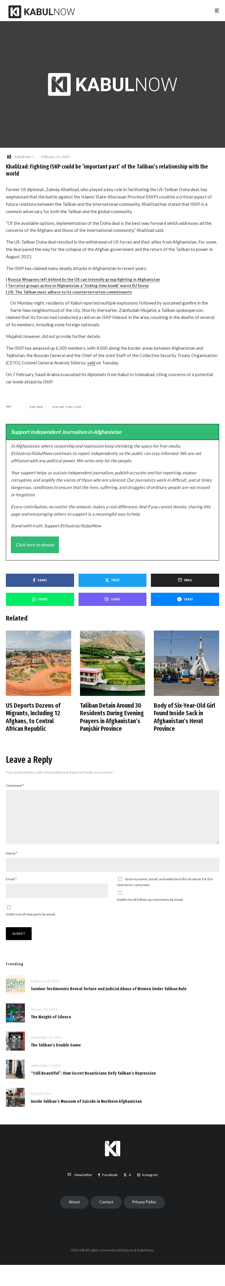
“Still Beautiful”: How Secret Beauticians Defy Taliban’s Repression (93, 1073)
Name (12, 853)
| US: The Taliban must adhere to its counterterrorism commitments (69, 292)
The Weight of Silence (51, 1017)
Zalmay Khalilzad (67, 406)
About (74, 1202)
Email (11, 879)
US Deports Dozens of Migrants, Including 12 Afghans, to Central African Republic (33, 717)
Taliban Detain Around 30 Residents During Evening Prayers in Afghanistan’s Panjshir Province (112, 717)
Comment (15, 785)
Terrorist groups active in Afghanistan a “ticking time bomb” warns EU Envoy (78, 285)
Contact (106, 1202)
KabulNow (23, 156)
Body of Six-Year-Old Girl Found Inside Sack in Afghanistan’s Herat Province (184, 717)
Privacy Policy (144, 1202)
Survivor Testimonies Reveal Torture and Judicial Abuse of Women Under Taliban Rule (109, 988)
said (91, 362)
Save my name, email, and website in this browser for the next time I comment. (165, 882)
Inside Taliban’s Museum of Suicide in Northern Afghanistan (86, 1101)
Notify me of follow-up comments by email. (150, 899)
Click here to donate (35, 544)
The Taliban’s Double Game (56, 1045)
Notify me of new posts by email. (31, 914)
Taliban (37, 406)
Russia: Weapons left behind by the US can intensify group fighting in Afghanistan (84, 279)
